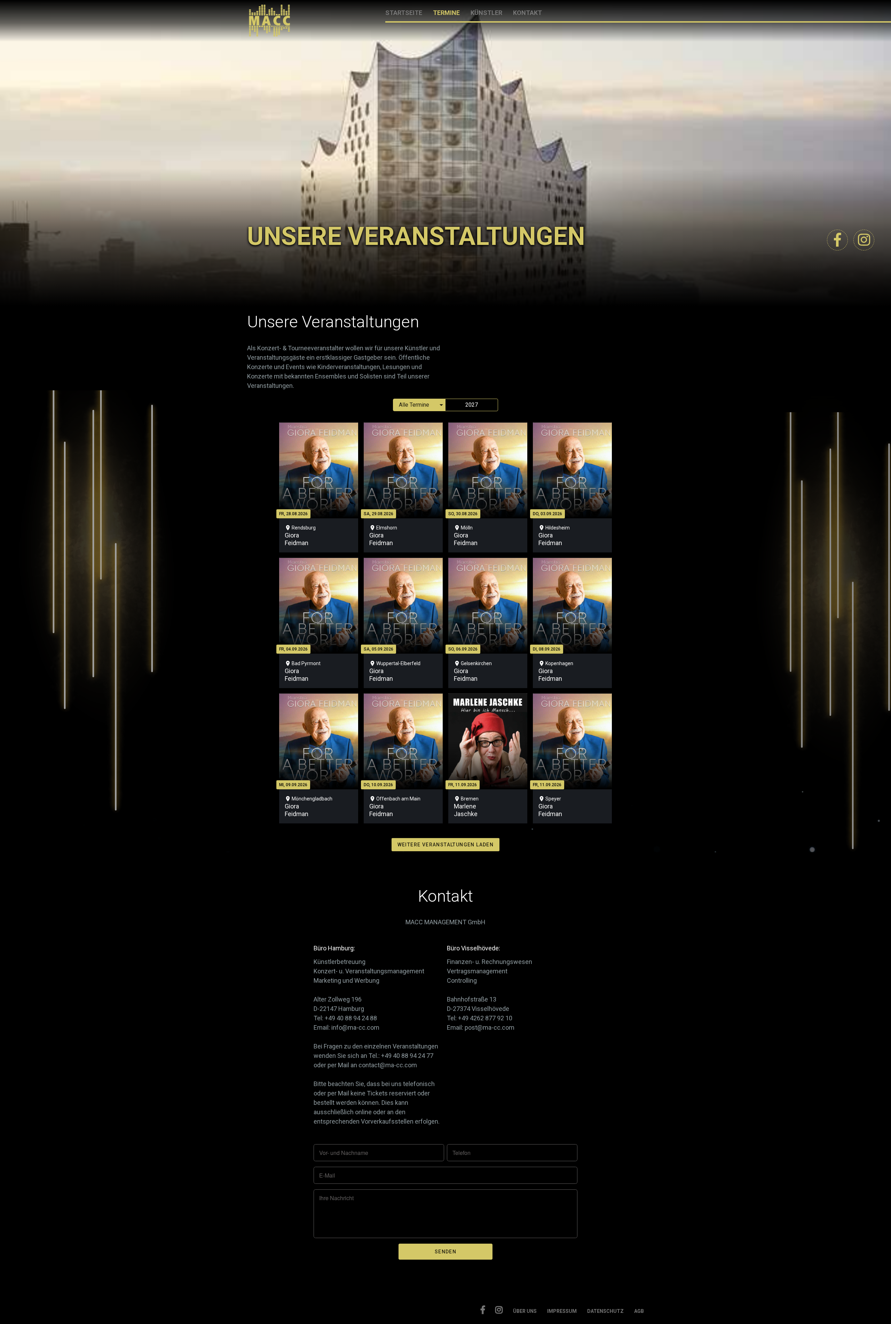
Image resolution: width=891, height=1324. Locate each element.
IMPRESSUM (562, 1311)
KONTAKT (527, 12)
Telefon (461, 1153)
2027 (471, 404)
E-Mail (327, 1175)
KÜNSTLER (486, 12)
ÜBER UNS (525, 1311)
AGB (639, 1311)
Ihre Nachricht (336, 1198)
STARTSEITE (403, 12)
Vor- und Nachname (343, 1153)
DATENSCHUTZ (605, 1311)
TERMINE (446, 12)
